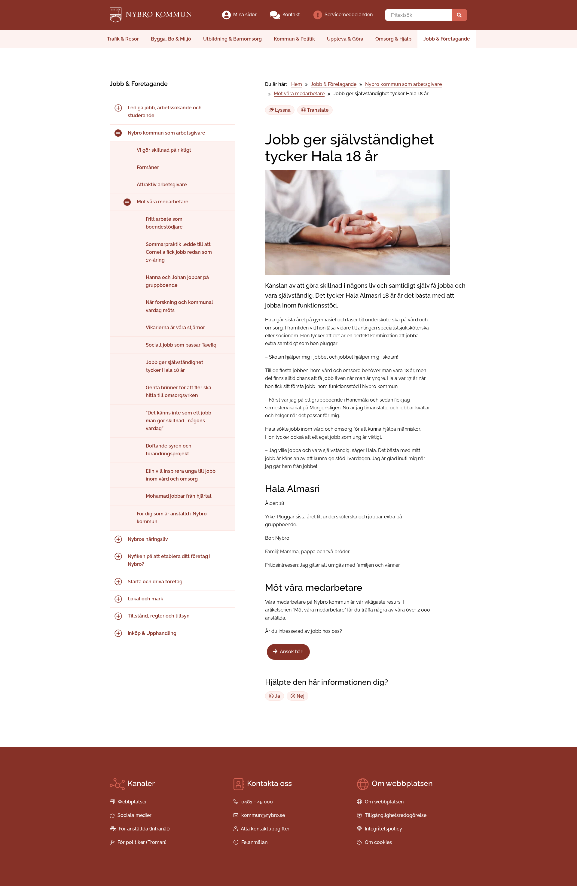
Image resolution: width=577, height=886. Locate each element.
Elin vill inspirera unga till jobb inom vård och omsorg (180, 475)
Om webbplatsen (384, 802)
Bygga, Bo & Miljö (171, 39)
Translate (317, 110)
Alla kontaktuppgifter (265, 829)
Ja (277, 696)
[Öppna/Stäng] (118, 108)
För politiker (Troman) (142, 842)
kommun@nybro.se (263, 815)
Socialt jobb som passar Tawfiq (181, 345)
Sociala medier (134, 815)
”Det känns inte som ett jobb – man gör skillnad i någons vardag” (180, 421)
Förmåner (148, 167)
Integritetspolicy (383, 829)
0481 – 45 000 (257, 802)
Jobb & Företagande (446, 39)
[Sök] (459, 15)
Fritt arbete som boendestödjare (164, 223)
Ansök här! (292, 651)
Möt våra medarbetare (162, 202)
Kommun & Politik (294, 39)
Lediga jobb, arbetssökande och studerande (165, 111)
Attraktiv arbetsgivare (162, 184)
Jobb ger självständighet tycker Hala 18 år (174, 366)
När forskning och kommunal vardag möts (179, 306)
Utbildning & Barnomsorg (232, 39)
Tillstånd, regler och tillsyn (159, 616)
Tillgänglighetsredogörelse (395, 815)
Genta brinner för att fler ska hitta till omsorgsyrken (178, 391)
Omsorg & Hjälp (393, 39)
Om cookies (378, 842)
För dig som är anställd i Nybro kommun (172, 517)
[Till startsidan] (156, 15)
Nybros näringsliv (148, 539)
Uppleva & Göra (345, 39)
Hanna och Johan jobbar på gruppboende (177, 281)
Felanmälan (254, 842)
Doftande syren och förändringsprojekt (168, 450)
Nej (299, 696)
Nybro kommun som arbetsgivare (166, 133)
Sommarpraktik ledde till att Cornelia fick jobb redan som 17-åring (179, 252)
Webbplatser (132, 802)
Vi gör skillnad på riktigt (164, 150)
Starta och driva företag (155, 581)
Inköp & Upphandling (152, 633)
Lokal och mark (145, 599)
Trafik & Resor (123, 39)
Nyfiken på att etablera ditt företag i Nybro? (169, 560)
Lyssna (282, 110)
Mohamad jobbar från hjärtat (179, 496)
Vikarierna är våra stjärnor (175, 327)
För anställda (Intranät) (144, 829)
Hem (296, 84)
